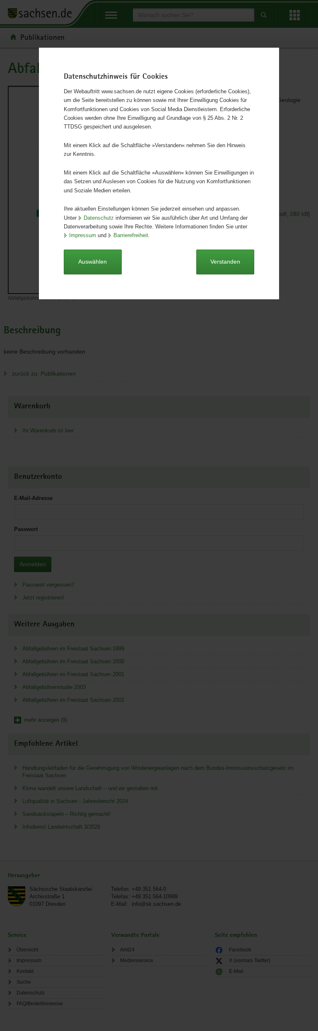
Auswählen (92, 261)
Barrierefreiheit (130, 235)
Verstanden (225, 261)
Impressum (82, 235)
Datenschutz (99, 218)
